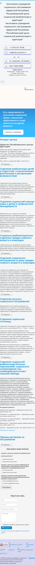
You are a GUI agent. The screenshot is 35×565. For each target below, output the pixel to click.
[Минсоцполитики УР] (13, 544)
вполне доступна (7, 470)
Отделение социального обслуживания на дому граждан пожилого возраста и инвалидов (17, 260)
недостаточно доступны (9, 461)
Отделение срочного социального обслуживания (14, 300)
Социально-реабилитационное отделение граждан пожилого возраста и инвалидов (16, 238)
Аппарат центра (8, 139)
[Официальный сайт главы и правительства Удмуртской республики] (4, 544)
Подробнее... (7, 164)
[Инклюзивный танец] (22, 549)
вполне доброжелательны (10, 481)
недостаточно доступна (9, 472)
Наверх (31, 557)
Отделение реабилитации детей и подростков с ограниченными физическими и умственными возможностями (17, 172)
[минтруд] (29, 549)
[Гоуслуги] (3, 553)
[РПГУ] (20, 544)
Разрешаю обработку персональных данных (16, 524)
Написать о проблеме (13, 132)
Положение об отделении (7, 430)
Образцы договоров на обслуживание (12, 438)
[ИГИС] (2, 549)
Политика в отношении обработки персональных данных (15, 532)
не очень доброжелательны (10, 483)
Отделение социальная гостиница (12, 320)
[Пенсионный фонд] (30, 544)
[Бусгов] (11, 549)
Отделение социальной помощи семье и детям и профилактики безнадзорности (17, 204)
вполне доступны (7, 459)
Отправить (7, 528)
